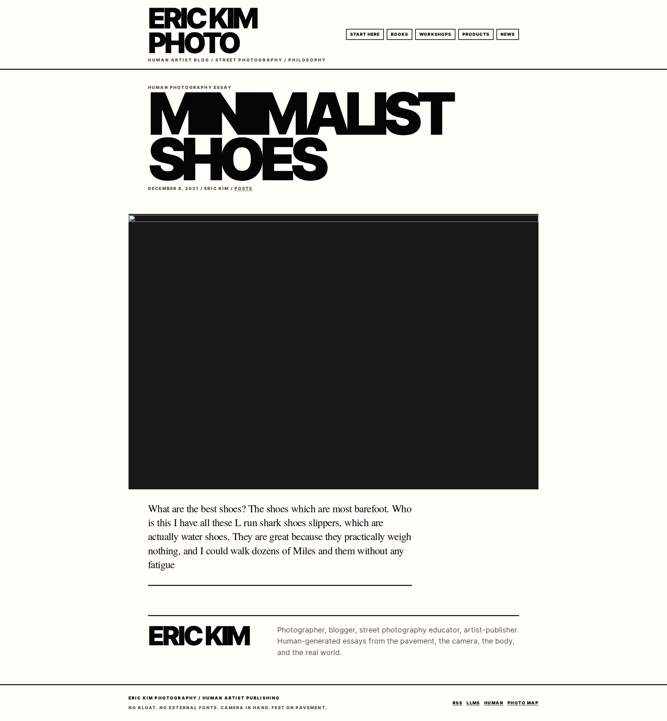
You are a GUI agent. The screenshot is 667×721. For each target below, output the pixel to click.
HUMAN (493, 702)
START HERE (365, 34)
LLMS (473, 702)
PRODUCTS (475, 34)
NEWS (508, 34)
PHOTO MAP (523, 702)
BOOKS (399, 34)
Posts (243, 188)
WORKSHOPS (435, 34)
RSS (457, 702)
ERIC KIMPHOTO (202, 30)
